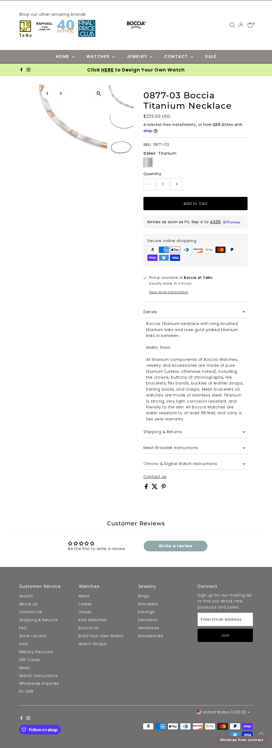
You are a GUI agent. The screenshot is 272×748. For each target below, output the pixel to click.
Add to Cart (196, 203)
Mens (84, 596)
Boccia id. (89, 628)
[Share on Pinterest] (164, 488)
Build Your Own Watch (101, 636)
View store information (168, 292)
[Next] (60, 93)
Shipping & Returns (162, 431)
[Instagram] (28, 70)
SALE (210, 56)
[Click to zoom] (99, 93)
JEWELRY (138, 56)
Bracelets (148, 604)
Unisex (85, 612)
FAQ (23, 628)
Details (150, 312)
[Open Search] (232, 25)
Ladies (85, 604)
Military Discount (36, 651)
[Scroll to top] (261, 733)
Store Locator (33, 636)
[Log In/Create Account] (241, 25)
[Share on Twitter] (155, 488)
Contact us (155, 477)
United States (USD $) (224, 712)
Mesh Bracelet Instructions (170, 447)
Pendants (148, 620)
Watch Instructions (38, 675)
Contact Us (30, 612)
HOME (63, 56)
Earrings (146, 612)
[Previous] (47, 93)
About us (28, 604)
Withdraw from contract (242, 740)
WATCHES (98, 56)
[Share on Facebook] (147, 488)
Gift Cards (29, 659)
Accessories (150, 636)
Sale (23, 643)
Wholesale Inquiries (39, 683)
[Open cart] (250, 25)
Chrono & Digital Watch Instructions (180, 463)
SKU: (147, 144)
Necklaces (148, 628)
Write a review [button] (176, 546)
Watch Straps (92, 643)
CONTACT (176, 56)
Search (26, 596)
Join (225, 635)
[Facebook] (21, 70)
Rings (143, 596)
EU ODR (26, 691)
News (24, 667)
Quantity (152, 173)
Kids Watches (92, 620)
